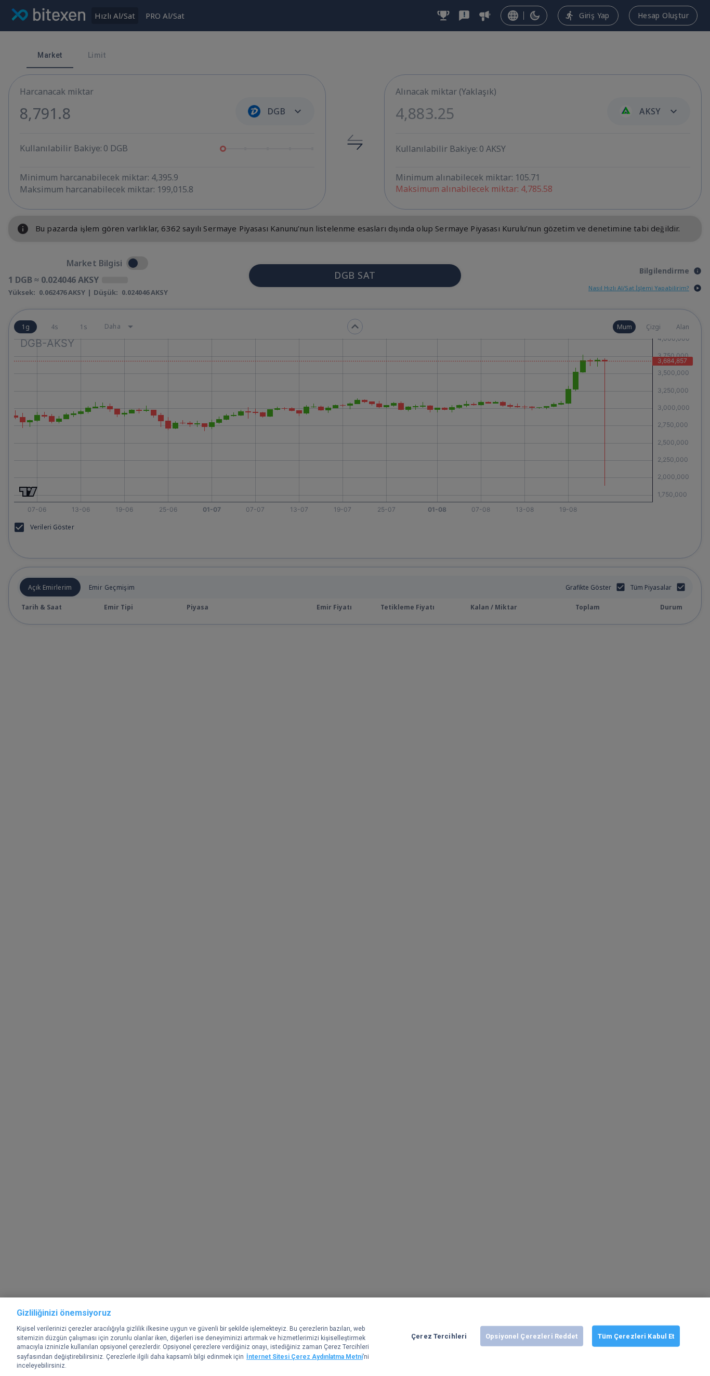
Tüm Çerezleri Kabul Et (636, 1336)
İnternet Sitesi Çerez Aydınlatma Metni (304, 1356)
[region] (355, 1336)
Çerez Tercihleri (439, 1336)
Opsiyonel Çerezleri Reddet (531, 1336)
